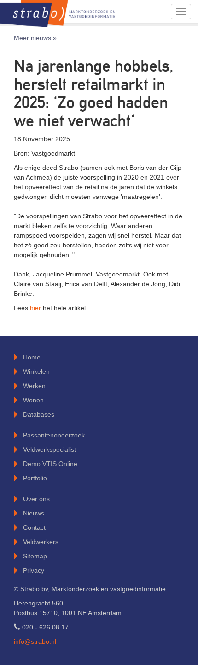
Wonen (33, 400)
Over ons (36, 499)
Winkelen (36, 371)
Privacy (33, 570)
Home (32, 357)
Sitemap (35, 556)
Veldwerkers (40, 541)
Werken (34, 385)
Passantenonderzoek (54, 435)
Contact (34, 527)
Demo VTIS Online (50, 463)
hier (36, 308)
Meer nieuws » (35, 38)
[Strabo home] (57, 11)
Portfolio (35, 478)
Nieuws (33, 513)
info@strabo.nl (35, 641)
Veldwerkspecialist (49, 449)
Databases (38, 414)
